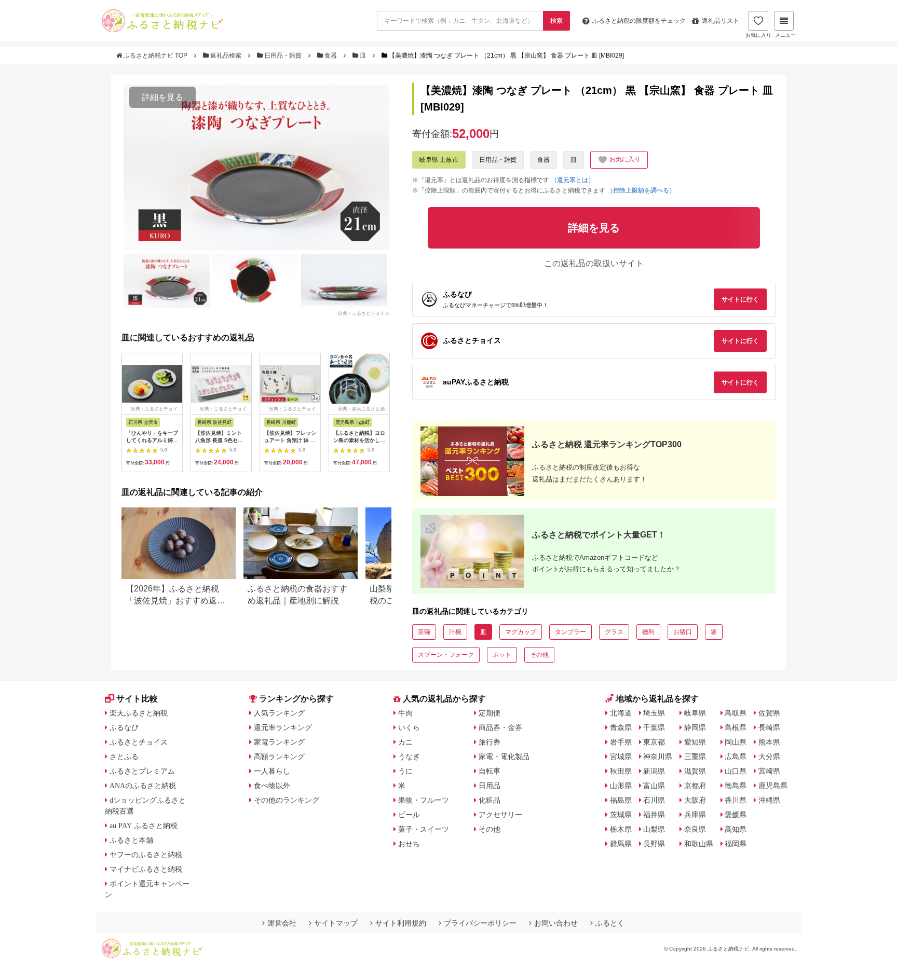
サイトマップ (336, 923)
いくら (409, 727)
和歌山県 (698, 843)
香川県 (735, 800)
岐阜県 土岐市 (438, 159)
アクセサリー (500, 814)
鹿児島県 (772, 785)
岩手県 (621, 742)
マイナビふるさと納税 (146, 869)
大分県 (769, 756)
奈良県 (695, 829)
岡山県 (735, 742)
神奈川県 (657, 756)
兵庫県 (695, 814)
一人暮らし (272, 771)
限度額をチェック (639, 20)
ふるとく (609, 923)
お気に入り (758, 35)
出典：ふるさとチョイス (363, 313)
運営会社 (281, 923)
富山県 (654, 785)
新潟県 (654, 771)
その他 (539, 654)
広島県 (735, 756)
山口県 (735, 771)
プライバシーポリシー (480, 923)
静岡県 (695, 727)
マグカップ (520, 632)
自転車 (489, 771)
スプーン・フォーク (446, 654)
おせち (409, 843)
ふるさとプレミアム (142, 771)
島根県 (735, 727)
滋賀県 (695, 771)
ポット (502, 654)
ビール (409, 814)
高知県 (735, 829)
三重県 (695, 756)
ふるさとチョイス (139, 742)
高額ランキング (279, 756)
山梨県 (654, 829)
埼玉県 (654, 713)
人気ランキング (279, 713)
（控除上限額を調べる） (641, 190)
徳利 (648, 632)
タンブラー (570, 632)
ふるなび (124, 727)
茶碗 (424, 632)
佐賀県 (769, 713)
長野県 (654, 843)
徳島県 (735, 785)
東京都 (654, 742)
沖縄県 (769, 800)
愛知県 (695, 742)
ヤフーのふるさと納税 (146, 854)
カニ (405, 742)
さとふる (124, 756)
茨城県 (621, 814)
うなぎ (409, 756)
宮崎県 (769, 771)
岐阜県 (695, 713)
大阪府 (695, 800)
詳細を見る (162, 97)
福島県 (621, 800)
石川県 (654, 800)
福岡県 (735, 843)
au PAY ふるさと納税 (144, 825)
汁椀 (455, 632)
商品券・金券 (500, 727)
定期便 (489, 713)
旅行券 (489, 742)
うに (405, 771)
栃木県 (621, 829)
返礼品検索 (226, 55)
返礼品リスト (720, 20)
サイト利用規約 (400, 923)
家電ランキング (279, 742)
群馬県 (621, 843)
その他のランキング (286, 800)
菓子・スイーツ (423, 829)
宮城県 (621, 756)
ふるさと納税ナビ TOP (155, 55)
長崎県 (769, 727)
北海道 (621, 713)
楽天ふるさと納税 (139, 713)
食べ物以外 (272, 785)
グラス (614, 632)
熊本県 (769, 742)
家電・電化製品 (504, 756)
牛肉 (405, 713)
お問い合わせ (556, 923)
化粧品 (489, 800)
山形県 (621, 785)
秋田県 (621, 771)
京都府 (695, 785)
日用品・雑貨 (283, 55)
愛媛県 (735, 814)
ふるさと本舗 (131, 840)
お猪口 (682, 632)
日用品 (489, 785)
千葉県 (654, 727)
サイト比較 (137, 698)
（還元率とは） (572, 180)
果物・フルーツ (423, 800)
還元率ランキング (283, 727)
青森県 (621, 727)
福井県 (654, 814)
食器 (330, 55)
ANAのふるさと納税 (143, 785)
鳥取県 (735, 713)
